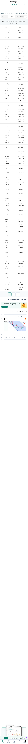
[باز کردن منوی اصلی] (25, 1)
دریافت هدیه (4, 307)
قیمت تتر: (19, 5)
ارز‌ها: (26, 5)
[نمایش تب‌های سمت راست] (25, 17)
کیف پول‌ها (4, 16)
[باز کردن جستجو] (2, 1)
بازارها (17, 16)
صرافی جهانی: (8, 5)
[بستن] (2, 737)
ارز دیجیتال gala (22, 316)
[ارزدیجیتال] (14, 1)
